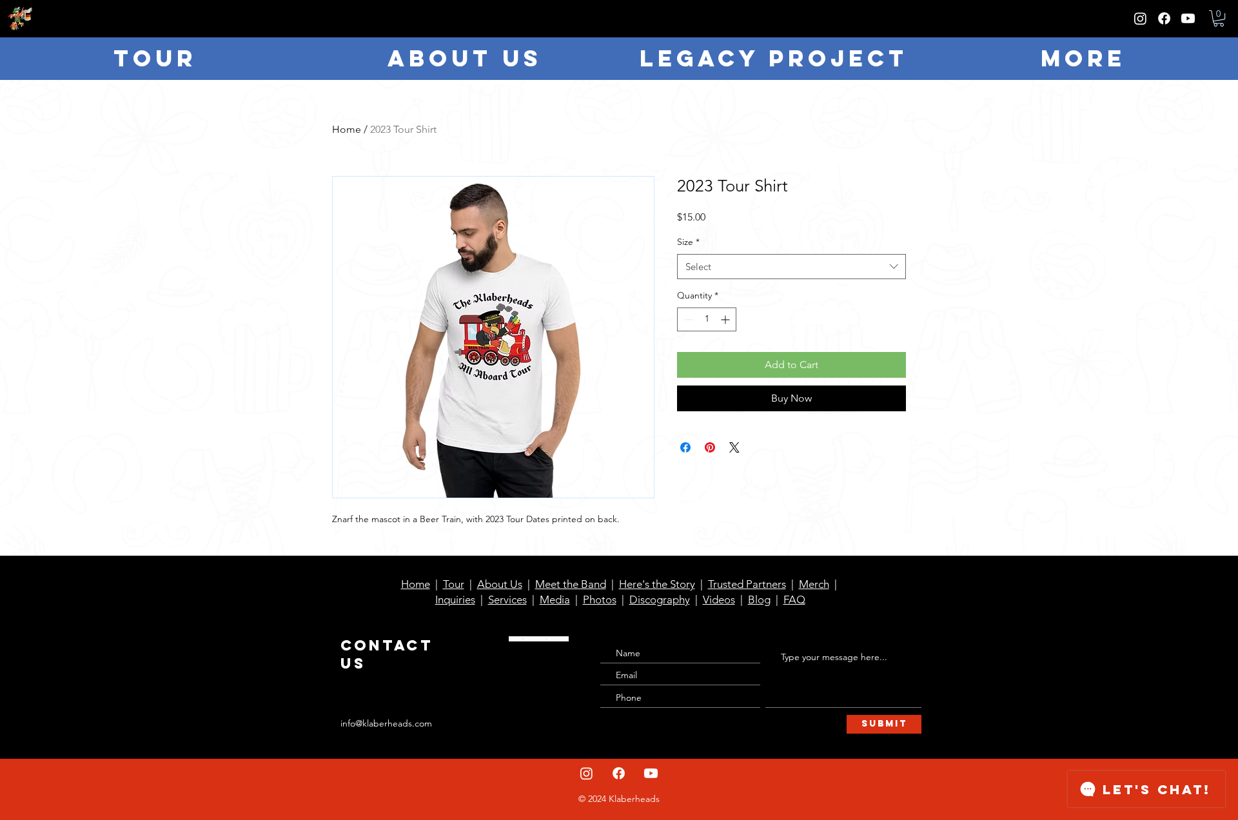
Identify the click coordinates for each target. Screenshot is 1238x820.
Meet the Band (570, 584)
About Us (499, 584)
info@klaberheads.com (386, 723)
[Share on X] (734, 447)
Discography (659, 599)
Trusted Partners (747, 584)
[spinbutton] (706, 319)
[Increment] (726, 319)
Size (688, 242)
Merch (814, 584)
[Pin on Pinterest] (710, 447)
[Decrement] (687, 319)
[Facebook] (1164, 18)
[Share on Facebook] (685, 447)
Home (346, 129)
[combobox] (791, 266)
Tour (453, 584)
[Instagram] (1140, 18)
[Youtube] (1188, 18)
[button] (1218, 18)
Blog (759, 599)
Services (507, 599)
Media (555, 599)
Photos (599, 599)
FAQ (794, 599)
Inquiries (455, 599)
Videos (719, 599)
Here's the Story (657, 584)
